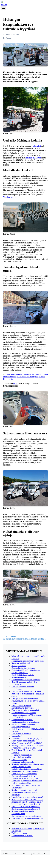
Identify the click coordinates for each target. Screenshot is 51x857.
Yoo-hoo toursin (9, 197)
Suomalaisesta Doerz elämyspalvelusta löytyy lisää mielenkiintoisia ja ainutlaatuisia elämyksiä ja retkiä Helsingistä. (25, 376)
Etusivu (4, 4)
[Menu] (3, 8)
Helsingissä (36, 146)
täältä (15, 383)
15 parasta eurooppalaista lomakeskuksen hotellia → (24, 639)
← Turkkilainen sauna (12, 636)
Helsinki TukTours (33, 158)
